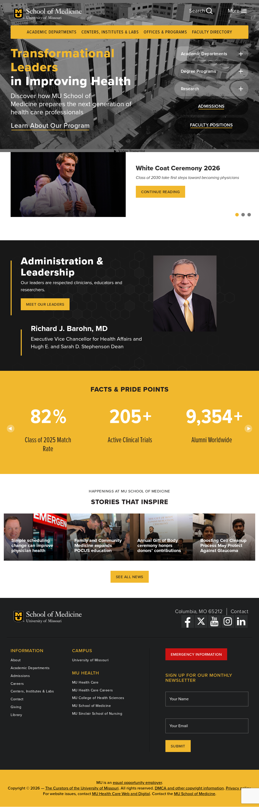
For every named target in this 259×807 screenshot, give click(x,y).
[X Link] (201, 621)
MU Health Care (85, 682)
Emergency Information (196, 654)
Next (248, 428)
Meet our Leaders (45, 304)
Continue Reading (160, 192)
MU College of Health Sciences (98, 698)
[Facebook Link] (187, 621)
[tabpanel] (129, 184)
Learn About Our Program (50, 126)
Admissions (20, 676)
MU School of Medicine (91, 706)
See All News (129, 577)
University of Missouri (90, 660)
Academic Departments (52, 32)
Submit (178, 746)
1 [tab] (237, 214)
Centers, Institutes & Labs (110, 32)
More (234, 11)
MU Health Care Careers (92, 690)
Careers (17, 684)
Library (16, 715)
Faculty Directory (212, 32)
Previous (10, 428)
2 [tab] (243, 214)
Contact (240, 612)
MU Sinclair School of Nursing (97, 713)
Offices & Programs (165, 32)
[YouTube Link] (214, 621)
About (16, 660)
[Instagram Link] (228, 621)
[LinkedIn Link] (241, 621)
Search (197, 11)
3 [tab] (249, 214)
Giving (16, 707)
